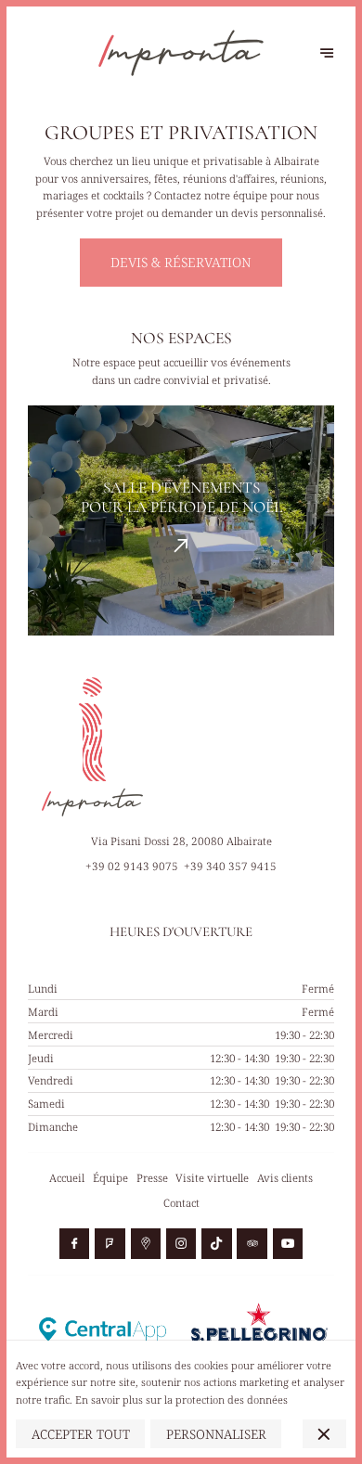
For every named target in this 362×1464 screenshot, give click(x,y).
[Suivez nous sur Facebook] (74, 1243)
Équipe (110, 1178)
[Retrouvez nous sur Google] (146, 1243)
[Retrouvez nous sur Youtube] (288, 1243)
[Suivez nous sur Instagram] (181, 1243)
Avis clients (285, 1178)
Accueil (66, 1178)
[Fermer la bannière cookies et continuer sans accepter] (324, 1433)
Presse (152, 1178)
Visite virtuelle (212, 1178)
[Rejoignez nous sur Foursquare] (109, 1243)
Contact (181, 1203)
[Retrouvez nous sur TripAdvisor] (251, 1243)
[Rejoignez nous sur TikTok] (216, 1243)
